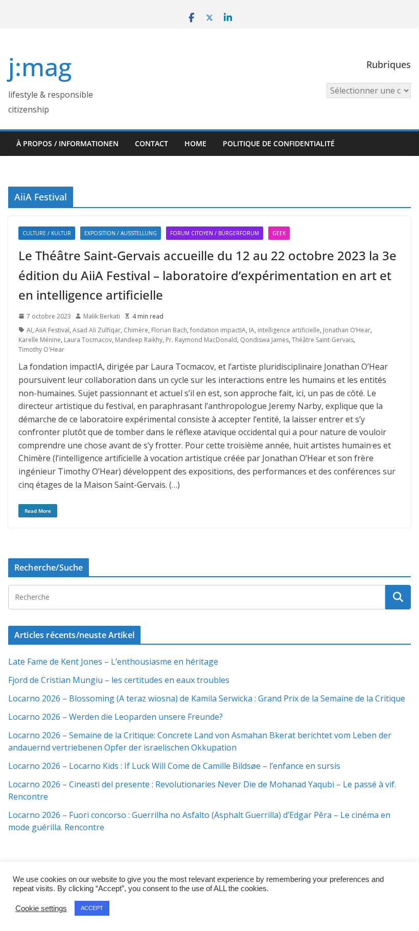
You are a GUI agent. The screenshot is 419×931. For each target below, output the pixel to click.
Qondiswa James (264, 339)
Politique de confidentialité (279, 143)
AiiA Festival (52, 330)
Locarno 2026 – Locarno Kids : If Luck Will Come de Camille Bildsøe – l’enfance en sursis (174, 765)
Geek (279, 233)
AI (29, 330)
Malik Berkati (101, 316)
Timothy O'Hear (41, 349)
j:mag (40, 66)
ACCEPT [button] (92, 908)
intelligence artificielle (289, 330)
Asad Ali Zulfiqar (97, 330)
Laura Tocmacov (88, 339)
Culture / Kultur (46, 233)
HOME (195, 143)
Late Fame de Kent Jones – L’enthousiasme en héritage (113, 661)
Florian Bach (169, 330)
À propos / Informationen (67, 143)
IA (251, 330)
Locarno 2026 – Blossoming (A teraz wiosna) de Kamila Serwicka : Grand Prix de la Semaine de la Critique (206, 698)
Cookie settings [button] (41, 908)
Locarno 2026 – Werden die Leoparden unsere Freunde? (115, 716)
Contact (151, 143)
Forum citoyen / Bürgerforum (214, 233)
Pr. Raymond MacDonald (201, 339)
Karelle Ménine (39, 339)
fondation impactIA (218, 330)
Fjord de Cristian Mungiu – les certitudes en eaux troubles (118, 680)
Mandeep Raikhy (138, 339)
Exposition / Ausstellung (120, 233)
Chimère (136, 330)
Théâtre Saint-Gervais (323, 339)
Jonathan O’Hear (346, 330)
